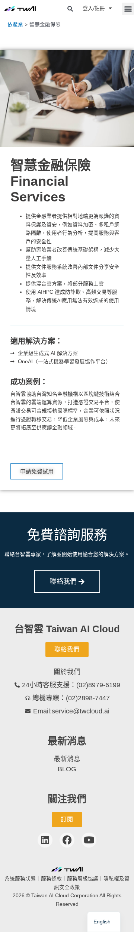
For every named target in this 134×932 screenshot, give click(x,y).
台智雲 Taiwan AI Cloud (67, 629)
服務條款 (51, 879)
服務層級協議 (82, 879)
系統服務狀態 (20, 879)
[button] (128, 9)
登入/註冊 (94, 8)
